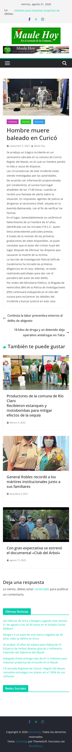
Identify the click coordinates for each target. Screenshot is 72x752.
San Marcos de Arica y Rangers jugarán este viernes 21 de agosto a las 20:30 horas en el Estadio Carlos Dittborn (35, 624)
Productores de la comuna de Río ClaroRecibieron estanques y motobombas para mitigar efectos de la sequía (35, 405)
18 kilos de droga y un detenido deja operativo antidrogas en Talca (39, 332)
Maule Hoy (39, 145)
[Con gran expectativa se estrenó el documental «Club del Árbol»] (36, 510)
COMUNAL (12, 121)
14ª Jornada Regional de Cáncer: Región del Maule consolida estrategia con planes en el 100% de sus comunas (34, 672)
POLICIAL (26, 121)
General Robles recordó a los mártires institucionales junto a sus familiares (33, 481)
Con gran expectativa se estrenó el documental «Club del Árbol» (34, 550)
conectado (41, 589)
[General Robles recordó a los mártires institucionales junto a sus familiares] (36, 438)
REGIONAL (39, 121)
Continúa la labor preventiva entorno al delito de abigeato (35, 318)
